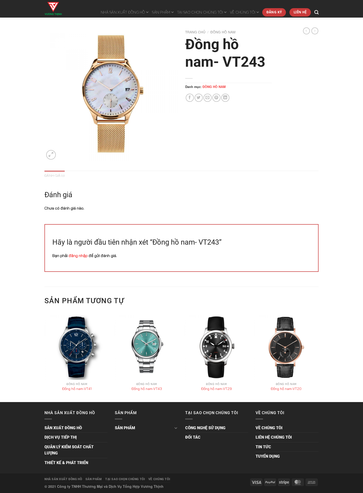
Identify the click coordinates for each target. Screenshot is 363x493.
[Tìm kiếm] (316, 12)
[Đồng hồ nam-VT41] (76, 347)
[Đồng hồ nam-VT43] (146, 347)
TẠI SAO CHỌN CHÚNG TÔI (200, 12)
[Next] (318, 358)
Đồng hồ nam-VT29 (216, 388)
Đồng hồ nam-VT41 (77, 388)
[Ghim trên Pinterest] (216, 98)
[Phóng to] (51, 155)
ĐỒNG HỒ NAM (222, 31)
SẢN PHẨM (161, 12)
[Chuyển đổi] (176, 428)
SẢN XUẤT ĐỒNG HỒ (63, 428)
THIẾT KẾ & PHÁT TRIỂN (66, 462)
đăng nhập (78, 255)
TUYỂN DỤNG (268, 456)
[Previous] (44, 358)
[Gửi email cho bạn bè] (207, 98)
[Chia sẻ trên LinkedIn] (225, 98)
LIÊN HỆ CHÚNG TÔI (274, 437)
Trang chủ (195, 31)
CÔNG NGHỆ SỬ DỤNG (205, 428)
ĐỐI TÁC (193, 437)
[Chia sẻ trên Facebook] (190, 98)
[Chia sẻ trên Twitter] (199, 98)
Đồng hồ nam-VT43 (146, 388)
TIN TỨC (263, 447)
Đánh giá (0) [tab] (54, 175)
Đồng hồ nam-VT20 (286, 388)
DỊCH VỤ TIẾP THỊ (60, 437)
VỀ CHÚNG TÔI (242, 12)
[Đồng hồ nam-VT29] (216, 347)
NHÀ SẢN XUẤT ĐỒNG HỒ (123, 12)
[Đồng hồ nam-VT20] (286, 347)
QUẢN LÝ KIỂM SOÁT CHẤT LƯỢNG (69, 450)
